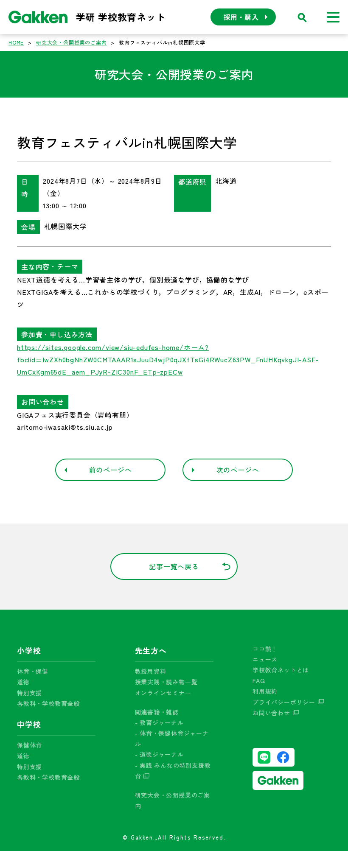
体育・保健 (32, 671)
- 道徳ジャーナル (159, 754)
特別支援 (29, 693)
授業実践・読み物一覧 (166, 681)
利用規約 (265, 691)
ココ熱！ (265, 648)
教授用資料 (150, 671)
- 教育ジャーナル (159, 722)
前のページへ (110, 470)
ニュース (265, 659)
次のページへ (237, 470)
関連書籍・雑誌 (157, 712)
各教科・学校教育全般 (48, 703)
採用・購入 (241, 17)
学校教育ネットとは (281, 670)
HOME (16, 42)
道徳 (23, 681)
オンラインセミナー (163, 693)
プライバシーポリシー (284, 702)
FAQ (259, 680)
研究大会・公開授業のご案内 (71, 42)
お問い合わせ (271, 712)
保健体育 (29, 745)
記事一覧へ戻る (174, 566)
